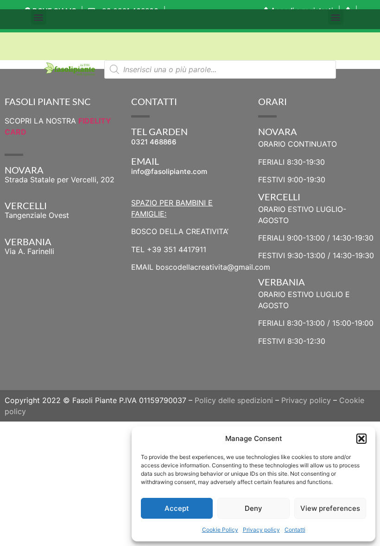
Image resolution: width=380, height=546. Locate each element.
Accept (177, 508)
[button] (361, 438)
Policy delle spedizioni (234, 400)
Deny (253, 508)
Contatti (295, 529)
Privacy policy (261, 529)
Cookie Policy (220, 529)
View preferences (330, 508)
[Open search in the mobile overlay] (220, 69)
